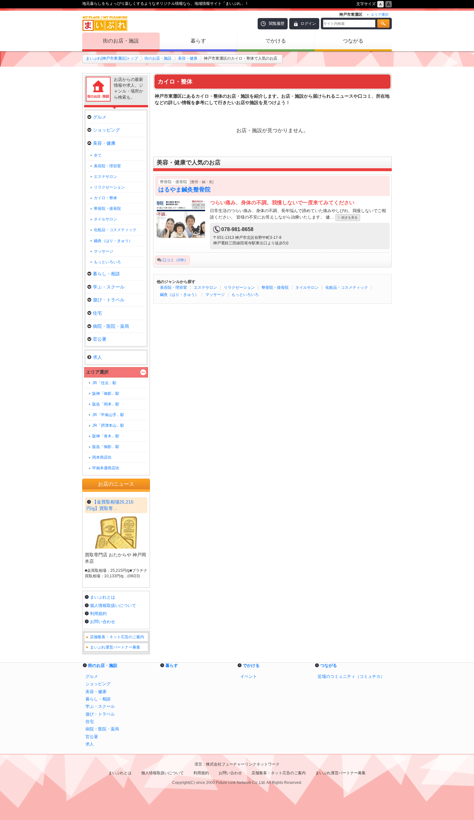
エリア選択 (97, 372)
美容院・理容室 (173, 287)
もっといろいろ (245, 294)
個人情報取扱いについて (113, 605)
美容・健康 (187, 58)
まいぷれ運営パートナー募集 (115, 647)
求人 (97, 357)
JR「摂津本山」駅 (108, 425)
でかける (275, 41)
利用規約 (98, 613)
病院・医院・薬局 (111, 326)
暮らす (198, 41)
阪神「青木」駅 (105, 436)
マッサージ (215, 294)
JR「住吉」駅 (104, 383)
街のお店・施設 (121, 41)
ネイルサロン (307, 287)
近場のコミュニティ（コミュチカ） (351, 676)
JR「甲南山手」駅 (108, 415)
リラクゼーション (239, 287)
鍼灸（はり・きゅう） (179, 294)
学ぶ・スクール (108, 286)
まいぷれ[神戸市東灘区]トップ (112, 58)
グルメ (99, 117)
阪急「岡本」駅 (105, 404)
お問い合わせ (102, 621)
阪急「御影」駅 (105, 447)
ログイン (308, 23)
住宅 (97, 313)
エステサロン (205, 287)
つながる (353, 41)
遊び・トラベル (108, 299)
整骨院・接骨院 (275, 287)
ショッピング (106, 129)
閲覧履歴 (276, 23)
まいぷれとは (102, 597)
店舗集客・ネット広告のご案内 (117, 637)
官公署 (99, 339)
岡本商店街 (102, 457)
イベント (248, 676)
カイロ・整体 (105, 198)
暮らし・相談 (106, 273)
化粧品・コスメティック (346, 287)
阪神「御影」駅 (105, 393)
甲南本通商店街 (105, 468)
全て (98, 155)
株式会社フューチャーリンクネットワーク (243, 764)
